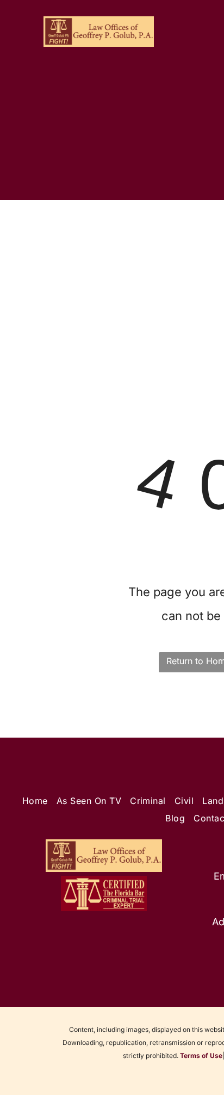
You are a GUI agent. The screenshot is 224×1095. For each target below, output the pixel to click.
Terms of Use (201, 1055)
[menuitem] (48, 232)
